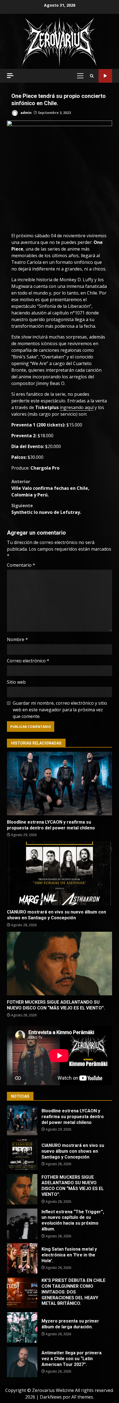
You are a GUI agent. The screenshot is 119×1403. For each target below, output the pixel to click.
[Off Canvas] (10, 75)
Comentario (21, 565)
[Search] (92, 76)
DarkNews (51, 1397)
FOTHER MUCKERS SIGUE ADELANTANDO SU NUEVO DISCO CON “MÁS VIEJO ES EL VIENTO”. (59, 963)
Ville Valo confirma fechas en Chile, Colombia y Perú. (50, 488)
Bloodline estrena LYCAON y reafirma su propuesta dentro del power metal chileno (59, 783)
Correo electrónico (28, 661)
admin (26, 112)
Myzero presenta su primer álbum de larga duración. (22, 1327)
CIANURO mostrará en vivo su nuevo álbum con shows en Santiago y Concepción (59, 873)
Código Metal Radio (105, 76)
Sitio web (16, 682)
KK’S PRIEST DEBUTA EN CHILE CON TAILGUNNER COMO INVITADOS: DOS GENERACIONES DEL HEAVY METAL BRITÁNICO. (22, 1293)
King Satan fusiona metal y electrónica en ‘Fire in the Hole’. (22, 1258)
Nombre (17, 639)
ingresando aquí (77, 407)
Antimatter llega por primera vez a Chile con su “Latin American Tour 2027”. (22, 1362)
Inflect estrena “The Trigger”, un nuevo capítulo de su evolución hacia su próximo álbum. (22, 1224)
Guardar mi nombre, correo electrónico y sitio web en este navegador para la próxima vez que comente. (60, 709)
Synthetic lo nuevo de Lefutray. (46, 509)
